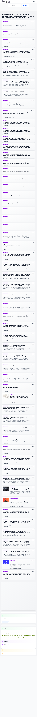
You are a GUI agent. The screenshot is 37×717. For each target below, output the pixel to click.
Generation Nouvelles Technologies (16, 568)
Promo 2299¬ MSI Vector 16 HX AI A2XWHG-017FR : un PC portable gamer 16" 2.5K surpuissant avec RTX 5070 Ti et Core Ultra (16, 139)
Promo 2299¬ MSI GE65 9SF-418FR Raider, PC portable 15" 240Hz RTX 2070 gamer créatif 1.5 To (16, 210)
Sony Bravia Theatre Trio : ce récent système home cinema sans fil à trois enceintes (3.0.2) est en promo (16, 244)
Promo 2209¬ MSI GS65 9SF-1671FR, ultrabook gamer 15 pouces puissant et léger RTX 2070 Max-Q (16, 226)
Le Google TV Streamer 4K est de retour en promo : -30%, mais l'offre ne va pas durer (19, 397)
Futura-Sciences (13, 506)
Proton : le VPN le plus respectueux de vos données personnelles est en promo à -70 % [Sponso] (14, 346)
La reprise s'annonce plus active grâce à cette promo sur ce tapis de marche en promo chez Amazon (20, 501)
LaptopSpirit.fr (6, 28)
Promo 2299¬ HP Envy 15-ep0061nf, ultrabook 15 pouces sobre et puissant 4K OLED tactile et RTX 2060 (16, 34)
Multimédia (6, 21)
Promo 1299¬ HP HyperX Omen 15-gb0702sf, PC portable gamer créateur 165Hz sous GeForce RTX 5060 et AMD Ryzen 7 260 (16, 522)
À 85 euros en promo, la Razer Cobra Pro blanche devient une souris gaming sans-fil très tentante (16, 387)
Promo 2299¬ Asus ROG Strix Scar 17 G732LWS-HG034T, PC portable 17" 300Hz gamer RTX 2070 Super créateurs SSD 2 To (16, 194)
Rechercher (25, 5)
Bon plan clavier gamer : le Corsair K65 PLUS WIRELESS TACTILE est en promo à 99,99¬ (19, 489)
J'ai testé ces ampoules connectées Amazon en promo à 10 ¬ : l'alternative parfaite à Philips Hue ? (16, 408)
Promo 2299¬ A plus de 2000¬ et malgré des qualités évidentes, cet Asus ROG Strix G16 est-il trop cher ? (16, 102)
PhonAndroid (13, 402)
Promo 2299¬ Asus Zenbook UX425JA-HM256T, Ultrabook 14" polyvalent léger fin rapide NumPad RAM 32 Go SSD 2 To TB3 (15, 202)
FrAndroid (5, 249)
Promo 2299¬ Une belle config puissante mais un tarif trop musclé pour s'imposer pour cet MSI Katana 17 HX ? (15, 113)
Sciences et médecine (14, 498)
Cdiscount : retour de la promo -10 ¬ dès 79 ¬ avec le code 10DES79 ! (19, 562)
